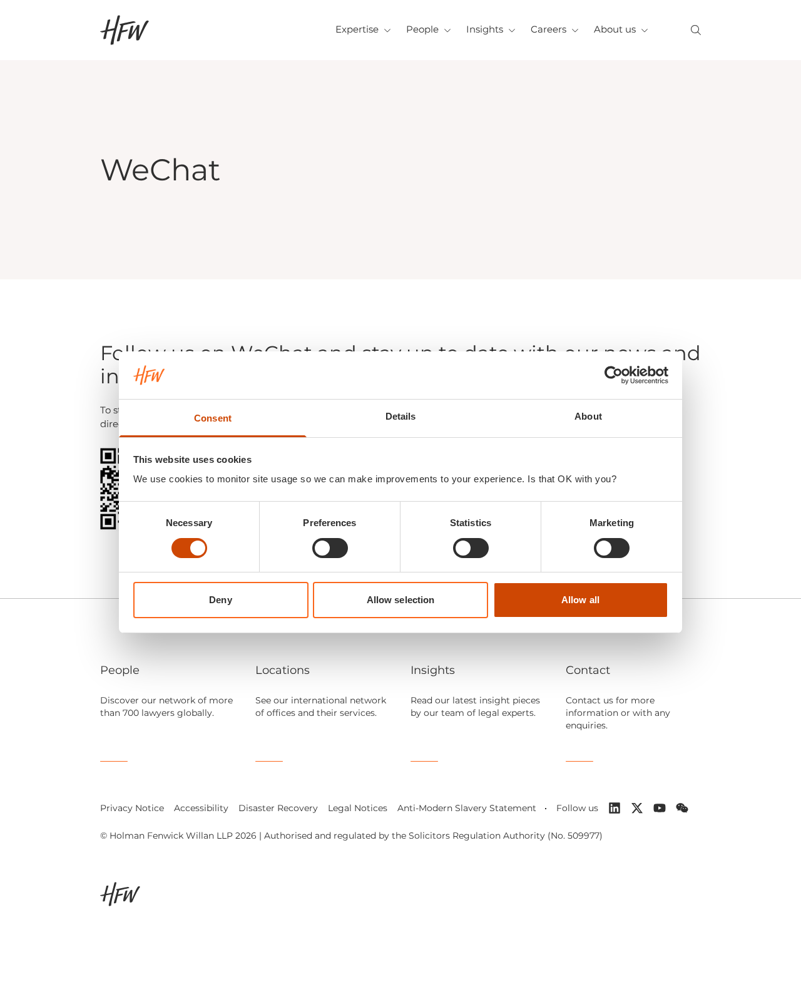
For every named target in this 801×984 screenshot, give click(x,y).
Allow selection (401, 599)
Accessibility (201, 808)
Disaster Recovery (278, 808)
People (422, 29)
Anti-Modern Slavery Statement (466, 808)
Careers (548, 29)
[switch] (330, 548)
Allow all (580, 599)
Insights (484, 29)
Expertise (357, 29)
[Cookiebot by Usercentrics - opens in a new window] (613, 375)
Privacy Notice (132, 808)
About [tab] (588, 416)
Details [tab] (400, 416)
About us (615, 29)
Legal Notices (357, 808)
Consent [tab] (213, 418)
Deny (220, 599)
